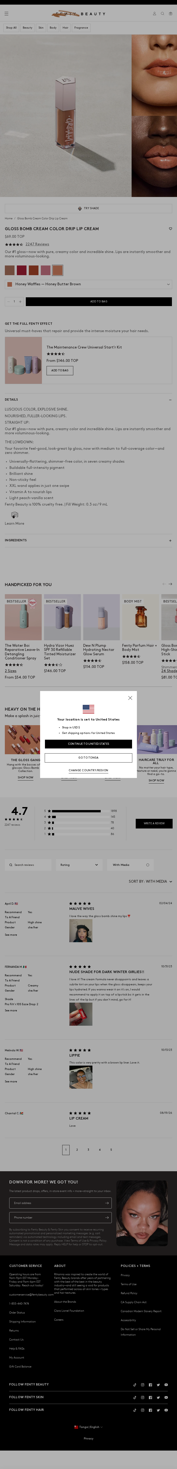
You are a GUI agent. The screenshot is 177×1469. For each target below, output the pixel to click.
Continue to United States (88, 744)
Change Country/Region (88, 770)
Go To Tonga (88, 758)
